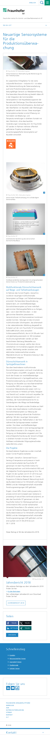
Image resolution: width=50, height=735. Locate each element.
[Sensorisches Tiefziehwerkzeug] (24, 178)
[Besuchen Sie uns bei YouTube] (13, 688)
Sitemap (9, 712)
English (32, 3)
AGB (7, 708)
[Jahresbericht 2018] (25, 562)
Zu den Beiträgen (14, 591)
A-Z (7, 717)
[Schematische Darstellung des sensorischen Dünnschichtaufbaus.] (24, 219)
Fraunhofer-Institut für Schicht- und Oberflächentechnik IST (22, 18)
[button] (12, 623)
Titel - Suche (42, 2)
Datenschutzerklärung (15, 710)
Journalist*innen (15, 662)
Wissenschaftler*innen (18, 658)
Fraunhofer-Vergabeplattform (18, 703)
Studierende (14, 665)
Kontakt (9, 715)
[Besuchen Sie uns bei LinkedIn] (8, 688)
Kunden (12, 655)
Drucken (12, 635)
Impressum (10, 705)
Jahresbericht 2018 (16, 603)
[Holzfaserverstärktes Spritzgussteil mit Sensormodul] (24, 260)
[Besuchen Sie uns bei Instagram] (17, 688)
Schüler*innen (15, 668)
